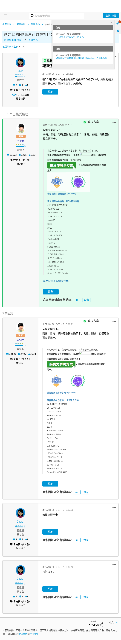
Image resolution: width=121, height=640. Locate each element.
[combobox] (56, 16)
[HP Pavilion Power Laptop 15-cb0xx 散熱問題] (20, 47)
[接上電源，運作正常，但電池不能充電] (23, 47)
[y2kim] (21, 128)
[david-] (20, 62)
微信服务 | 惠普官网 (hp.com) (61, 194)
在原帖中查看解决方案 (56, 281)
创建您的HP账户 (13, 40)
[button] (114, 122)
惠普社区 (6, 24)
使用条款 (23, 634)
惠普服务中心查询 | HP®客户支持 (63, 201)
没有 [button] (86, 300)
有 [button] (77, 300)
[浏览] (5, 16)
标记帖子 (20, 98)
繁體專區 (21, 24)
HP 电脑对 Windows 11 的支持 (70, 37)
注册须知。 (35, 634)
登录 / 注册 (111, 15)
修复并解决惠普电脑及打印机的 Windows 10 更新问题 (81, 58)
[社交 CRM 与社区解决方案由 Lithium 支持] (96, 623)
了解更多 (33, 40)
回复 (50, 91)
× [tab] (111, 22)
